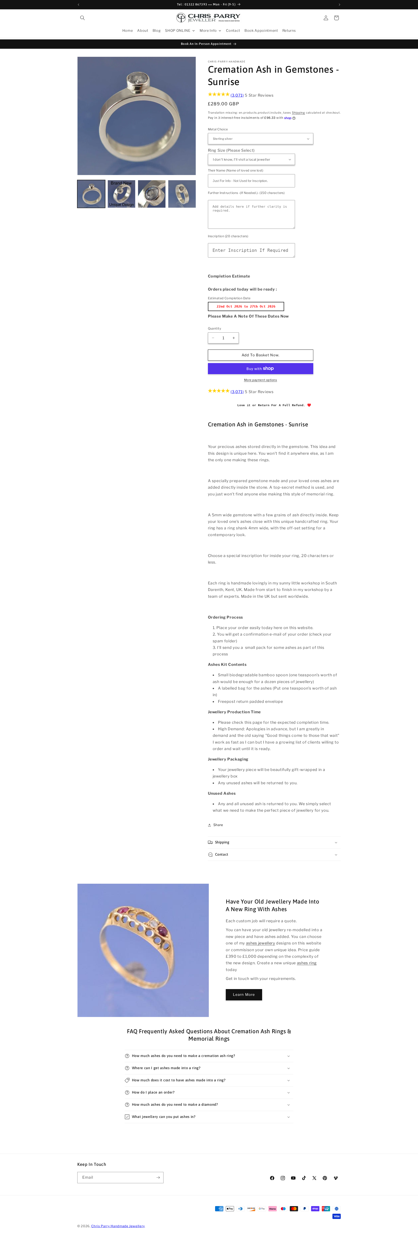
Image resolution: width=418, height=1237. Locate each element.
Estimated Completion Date (229, 298)
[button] (82, 18)
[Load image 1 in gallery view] (91, 194)
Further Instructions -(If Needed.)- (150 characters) (246, 193)
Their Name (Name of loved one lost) (235, 170)
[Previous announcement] (78, 4)
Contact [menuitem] (233, 31)
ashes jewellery (260, 943)
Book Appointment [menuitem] (261, 31)
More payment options (260, 380)
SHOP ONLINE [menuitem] (177, 31)
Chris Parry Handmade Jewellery (118, 1226)
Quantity (214, 328)
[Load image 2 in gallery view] (121, 194)
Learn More (244, 994)
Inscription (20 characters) (228, 236)
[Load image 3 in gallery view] (152, 194)
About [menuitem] (142, 31)
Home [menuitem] (127, 31)
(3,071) (237, 95)
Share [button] (218, 825)
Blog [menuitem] (157, 31)
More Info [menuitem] (208, 31)
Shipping (298, 112)
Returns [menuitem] (289, 31)
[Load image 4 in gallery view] (182, 194)
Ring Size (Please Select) (231, 150)
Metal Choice (218, 129)
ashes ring (307, 963)
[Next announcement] (339, 4)
